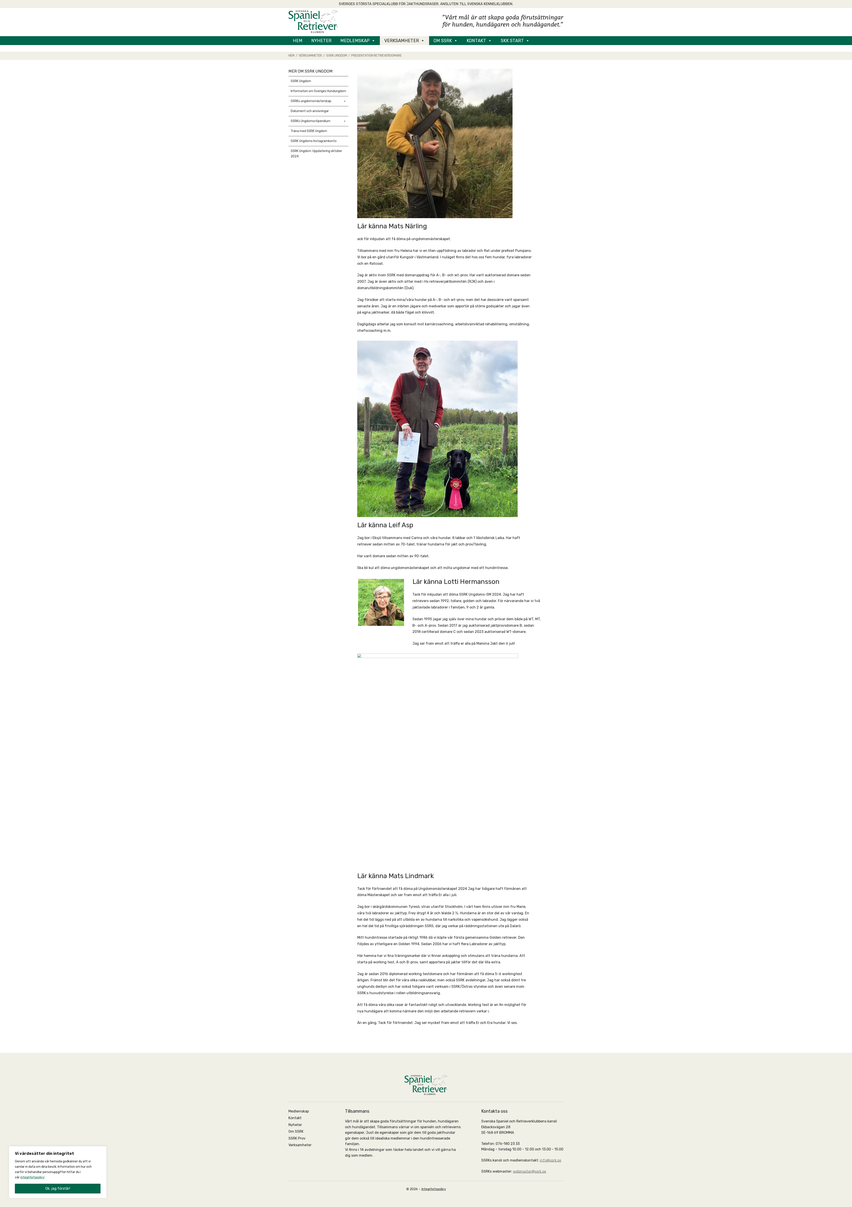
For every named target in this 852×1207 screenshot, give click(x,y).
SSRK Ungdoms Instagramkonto (314, 141)
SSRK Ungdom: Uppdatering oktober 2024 (316, 153)
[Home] (313, 21)
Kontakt (476, 40)
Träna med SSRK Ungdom (309, 131)
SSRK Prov (297, 1138)
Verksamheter (401, 40)
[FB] (554, 40)
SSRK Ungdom (301, 81)
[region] (57, 1172)
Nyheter (321, 40)
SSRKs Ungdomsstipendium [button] (310, 121)
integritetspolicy (32, 1177)
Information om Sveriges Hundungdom (318, 91)
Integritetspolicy (433, 1189)
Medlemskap (355, 40)
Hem (297, 40)
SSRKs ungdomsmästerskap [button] (311, 101)
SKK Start (512, 40)
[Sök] (541, 40)
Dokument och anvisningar (310, 111)
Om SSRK (443, 40)
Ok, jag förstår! (57, 1188)
